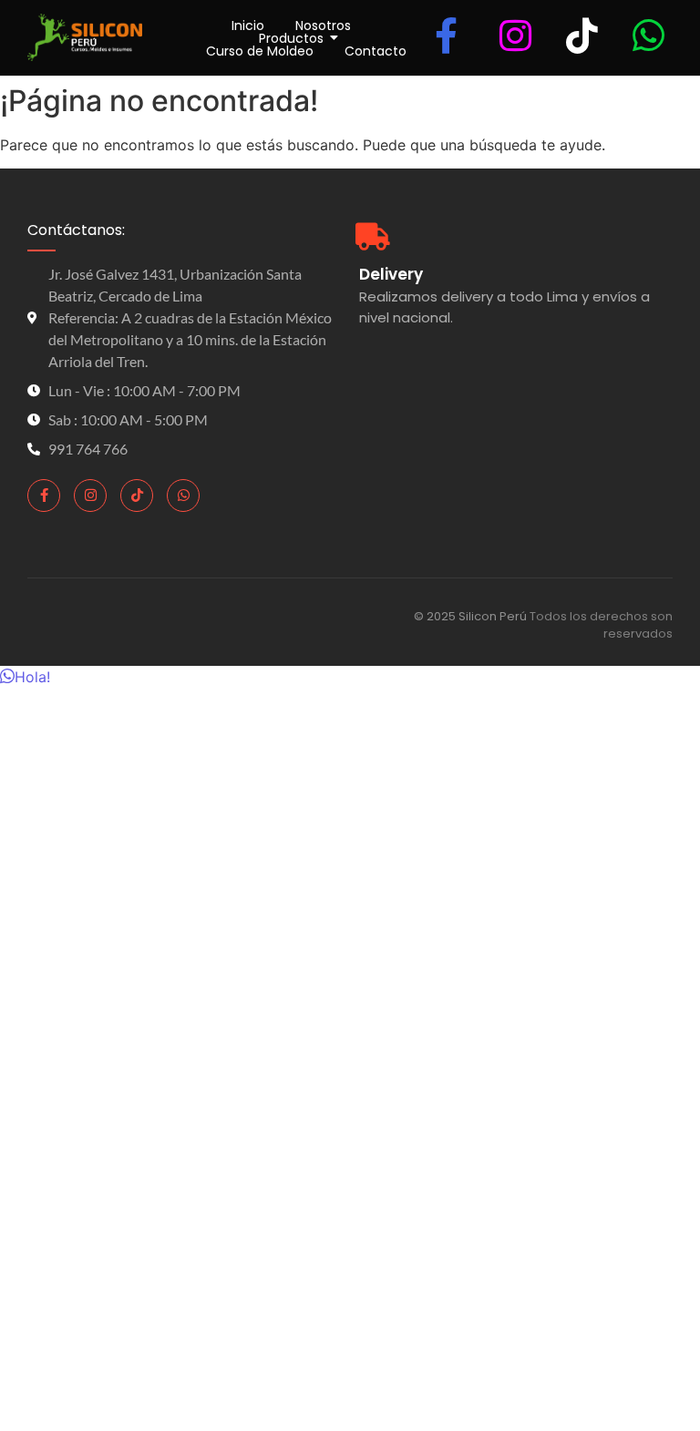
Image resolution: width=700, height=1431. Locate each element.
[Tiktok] (136, 495)
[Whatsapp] (183, 495)
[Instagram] (90, 495)
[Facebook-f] (43, 495)
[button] (25, 677)
